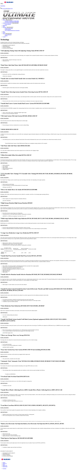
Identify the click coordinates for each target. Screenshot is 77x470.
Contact (4, 36)
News (4, 31)
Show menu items (9, 19)
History (6, 35)
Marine (4, 462)
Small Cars (5, 463)
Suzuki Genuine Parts (9, 28)
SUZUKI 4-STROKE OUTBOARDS (12, 20)
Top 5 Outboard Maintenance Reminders (12, 30)
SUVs (4, 464)
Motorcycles (5, 465)
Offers (4, 26)
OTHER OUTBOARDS (7, 23)
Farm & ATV (5, 466)
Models (4, 19)
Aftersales (4, 27)
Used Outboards (8, 24)
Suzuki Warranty (8, 29)
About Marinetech (8, 34)
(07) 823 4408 (4, 8)
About (4, 33)
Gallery (4, 32)
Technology (5, 25)
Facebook (4, 468)
